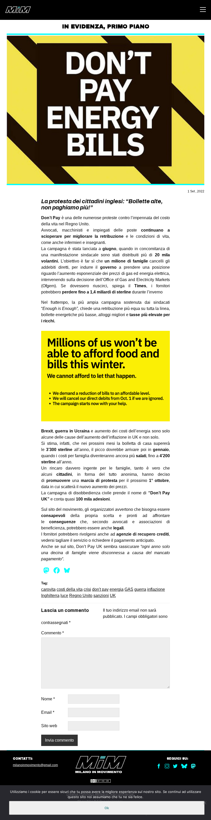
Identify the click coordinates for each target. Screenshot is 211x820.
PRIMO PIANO (128, 26)
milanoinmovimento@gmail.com (35, 765)
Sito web (49, 726)
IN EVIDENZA (82, 26)
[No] (204, 802)
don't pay (100, 589)
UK (113, 595)
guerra (140, 589)
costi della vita (70, 589)
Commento (52, 633)
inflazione (156, 589)
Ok (106, 808)
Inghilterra (50, 595)
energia (117, 589)
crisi (87, 589)
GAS (129, 589)
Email (47, 712)
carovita (48, 589)
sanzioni (101, 595)
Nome (48, 699)
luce (64, 595)
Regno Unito (80, 595)
